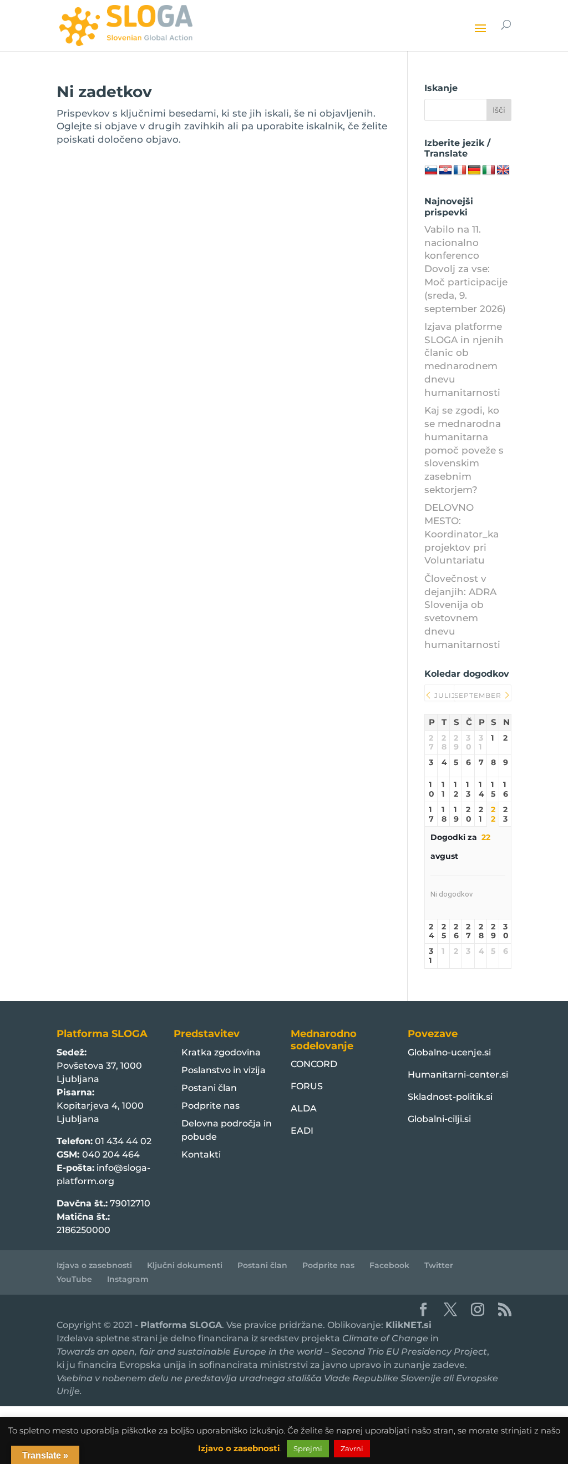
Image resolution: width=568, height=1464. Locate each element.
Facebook (389, 1265)
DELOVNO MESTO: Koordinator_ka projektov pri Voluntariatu (461, 534)
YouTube (74, 1279)
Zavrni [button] (352, 1448)
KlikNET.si (409, 1325)
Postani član (209, 1088)
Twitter (438, 1265)
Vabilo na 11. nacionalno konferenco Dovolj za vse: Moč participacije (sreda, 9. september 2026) (466, 269)
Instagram (128, 1279)
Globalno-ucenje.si (449, 1052)
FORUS (307, 1086)
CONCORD (314, 1064)
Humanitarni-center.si (458, 1074)
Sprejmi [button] (307, 1448)
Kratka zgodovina (221, 1052)
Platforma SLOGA (181, 1325)
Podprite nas (210, 1105)
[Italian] (488, 170)
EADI (302, 1130)
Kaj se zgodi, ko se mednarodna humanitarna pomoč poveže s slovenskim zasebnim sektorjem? (464, 450)
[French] (459, 170)
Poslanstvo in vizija (223, 1070)
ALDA (304, 1108)
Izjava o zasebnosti (94, 1265)
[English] (503, 170)
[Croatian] (445, 170)
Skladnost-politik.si (450, 1096)
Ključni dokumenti (184, 1265)
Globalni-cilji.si (439, 1119)
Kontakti (201, 1154)
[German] (474, 170)
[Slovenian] (431, 170)
